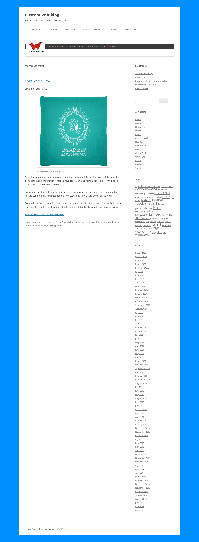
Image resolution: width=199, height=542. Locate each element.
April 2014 (139, 472)
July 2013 (139, 502)
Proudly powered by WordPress (52, 529)
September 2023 (142, 305)
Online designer (142, 221)
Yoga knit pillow (37, 81)
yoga (49, 225)
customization (142, 197)
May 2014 (139, 469)
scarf (156, 224)
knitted (155, 214)
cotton (105, 221)
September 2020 (142, 368)
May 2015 (139, 446)
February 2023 (141, 327)
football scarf (146, 203)
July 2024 (139, 271)
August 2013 (141, 499)
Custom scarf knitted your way (41, 29)
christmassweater (163, 189)
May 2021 (139, 353)
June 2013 (139, 506)
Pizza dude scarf (142, 77)
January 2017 (141, 409)
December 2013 (142, 484)
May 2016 (139, 413)
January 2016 (141, 424)
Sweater (139, 168)
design (168, 196)
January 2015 (141, 454)
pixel (167, 221)
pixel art (139, 164)
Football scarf (141, 138)
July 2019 (139, 387)
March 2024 (140, 286)
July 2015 (139, 439)
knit (157, 207)
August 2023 (141, 308)
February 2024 (141, 290)
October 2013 (141, 491)
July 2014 (139, 465)
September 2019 (142, 379)
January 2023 (141, 331)
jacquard (140, 208)
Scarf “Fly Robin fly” (144, 73)
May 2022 (139, 342)
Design (138, 123)
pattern (160, 221)
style (156, 228)
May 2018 (139, 402)
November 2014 (142, 458)
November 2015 (142, 431)
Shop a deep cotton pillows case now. (44, 214)
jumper (149, 208)
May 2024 (139, 279)
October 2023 (141, 301)
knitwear (142, 217)
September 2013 (142, 495)
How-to (138, 141)
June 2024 (139, 275)
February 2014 (141, 480)
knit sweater (141, 214)
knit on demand (142, 211)
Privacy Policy (131, 29)
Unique (161, 232)
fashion (146, 200)
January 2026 (141, 256)
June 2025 (139, 260)
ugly (154, 232)
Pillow (71, 221)
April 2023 (139, 323)
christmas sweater (145, 188)
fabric (137, 200)
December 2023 (142, 297)
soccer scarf (148, 228)
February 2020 (141, 375)
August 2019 (141, 383)
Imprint (113, 29)
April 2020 (139, 372)
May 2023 (139, 320)
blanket (155, 186)
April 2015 (139, 450)
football (158, 200)
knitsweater (156, 211)
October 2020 (141, 364)
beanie (146, 186)
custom (162, 192)
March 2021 (140, 361)
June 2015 (139, 443)
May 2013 (139, 510)
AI (136, 186)
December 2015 (142, 428)
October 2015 (141, 435)
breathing (96, 221)
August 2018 (141, 398)
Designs (51, 221)
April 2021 (139, 357)
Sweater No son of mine (146, 84)
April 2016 (139, 417)
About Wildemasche (93, 29)
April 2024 (139, 282)
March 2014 (140, 476)
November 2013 (142, 487)
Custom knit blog (42, 15)
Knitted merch (141, 88)
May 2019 (139, 394)
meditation (35, 225)
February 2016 (141, 420)
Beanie (138, 119)
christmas (167, 186)
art (139, 186)
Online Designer (142, 153)
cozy (143, 193)
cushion (112, 221)
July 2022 (139, 334)
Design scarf (140, 127)
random (147, 225)
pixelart (138, 225)
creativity (150, 193)
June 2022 (139, 338)
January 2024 (141, 293)
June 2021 (139, 349)
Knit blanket (140, 145)
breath (88, 221)
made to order (157, 218)
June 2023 (139, 316)
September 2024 (142, 267)
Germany (161, 204)
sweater (143, 231)
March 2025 (140, 264)
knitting (167, 214)
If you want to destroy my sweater (151, 81)
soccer (138, 228)
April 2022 (139, 346)
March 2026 (140, 252)
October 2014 (141, 461)
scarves (166, 225)
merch (167, 218)
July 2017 (139, 405)
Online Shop (61, 221)
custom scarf (156, 197)
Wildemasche (142, 234)
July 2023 (139, 312)
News (137, 149)
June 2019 (139, 390)
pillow (43, 225)
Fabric (138, 134)
